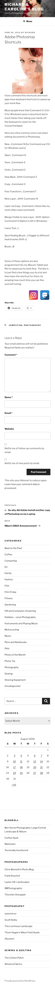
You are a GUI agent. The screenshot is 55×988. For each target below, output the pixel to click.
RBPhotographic (13, 888)
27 (34, 773)
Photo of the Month (15, 654)
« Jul (14, 784)
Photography (32, 325)
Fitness (9, 598)
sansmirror (10, 913)
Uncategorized (12, 686)
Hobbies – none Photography (20, 617)
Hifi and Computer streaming (20, 611)
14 (41, 761)
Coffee (8, 554)
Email (8, 413)
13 (34, 761)
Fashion (9, 579)
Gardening (10, 604)
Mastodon (10, 844)
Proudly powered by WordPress (20, 980)
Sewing (9, 673)
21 (41, 767)
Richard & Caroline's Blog (24, 6)
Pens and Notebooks (16, 642)
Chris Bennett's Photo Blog (19, 869)
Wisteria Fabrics (13, 964)
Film (7, 585)
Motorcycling (12, 629)
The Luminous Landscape (18, 926)
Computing (16, 325)
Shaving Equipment (15, 680)
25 (21, 773)
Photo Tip (10, 661)
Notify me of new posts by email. (22, 463)
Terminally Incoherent (16, 850)
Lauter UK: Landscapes (17, 882)
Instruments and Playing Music (21, 623)
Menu (29, 21)
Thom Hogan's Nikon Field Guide (22, 932)
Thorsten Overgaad (15, 894)
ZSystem (9, 938)
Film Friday (10, 592)
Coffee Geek (11, 837)
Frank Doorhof (12, 875)
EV (6, 567)
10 (14, 761)
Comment (11, 354)
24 (14, 773)
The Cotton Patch (14, 957)
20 (34, 767)
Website (9, 429)
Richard (30, 32)
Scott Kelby (11, 920)
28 (41, 773)
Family (8, 573)
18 (21, 767)
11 (21, 761)
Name (9, 397)
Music (8, 636)
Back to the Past (13, 548)
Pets (7, 648)
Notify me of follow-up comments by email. (24, 450)
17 (14, 767)
